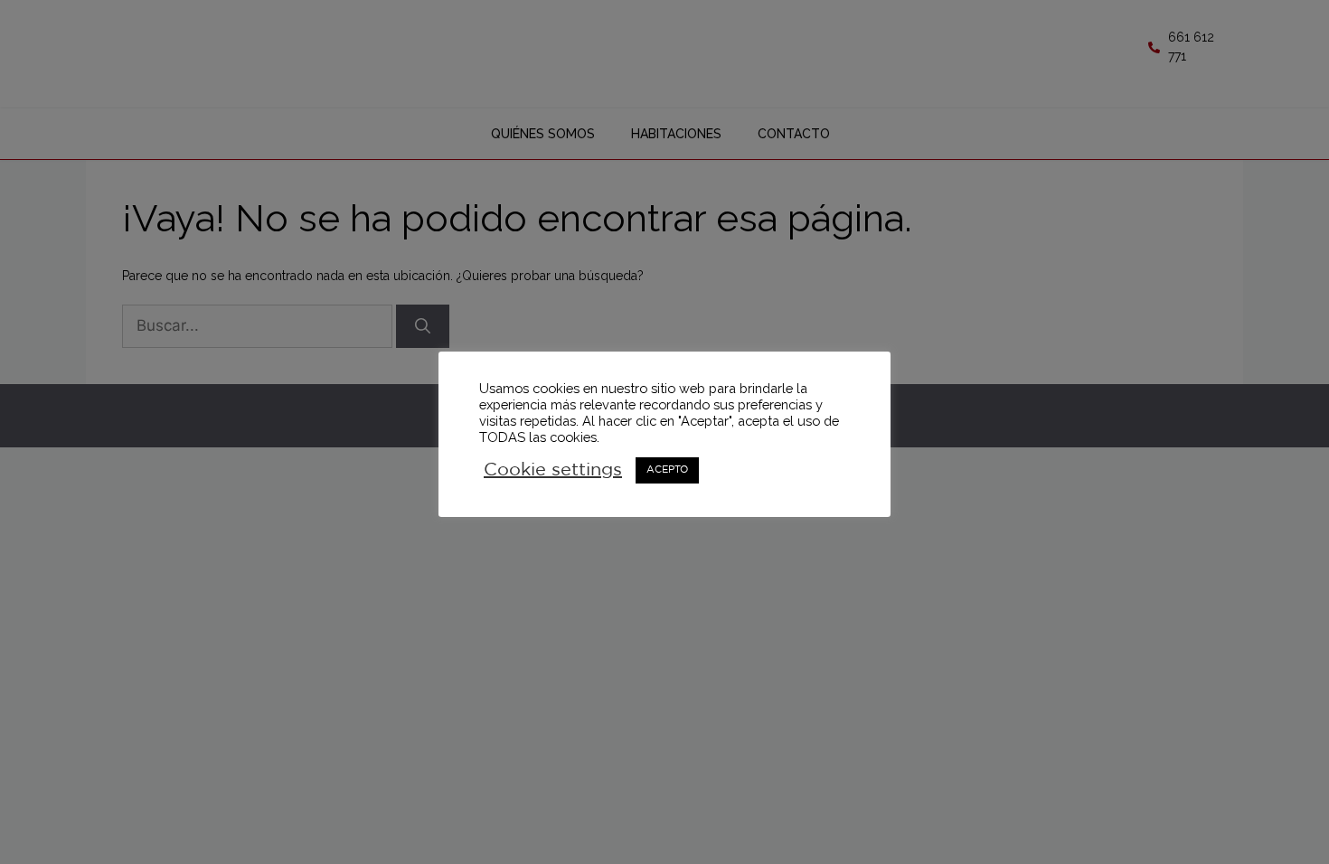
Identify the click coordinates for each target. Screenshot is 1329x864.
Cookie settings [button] (553, 470)
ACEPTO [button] (667, 469)
